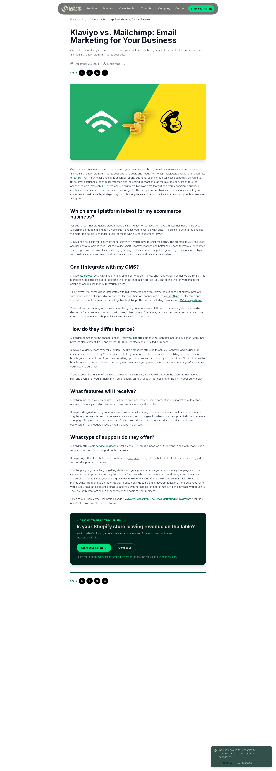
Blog (84, 19)
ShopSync (173, 296)
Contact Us (124, 547)
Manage (247, 762)
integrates (85, 275)
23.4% (77, 177)
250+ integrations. (191, 300)
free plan (132, 337)
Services (92, 8)
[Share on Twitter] (82, 73)
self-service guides (102, 446)
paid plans (133, 458)
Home (73, 19)
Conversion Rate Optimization (115, 556)
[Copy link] (105, 73)
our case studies (166, 556)
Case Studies (127, 8)
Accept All (227, 762)
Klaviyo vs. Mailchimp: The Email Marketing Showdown (155, 498)
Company (164, 8)
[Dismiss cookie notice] (268, 749)
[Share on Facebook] (89, 73)
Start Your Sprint (201, 8)
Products (108, 8)
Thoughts (147, 8)
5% (101, 186)
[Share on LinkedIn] (97, 73)
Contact (180, 8)
